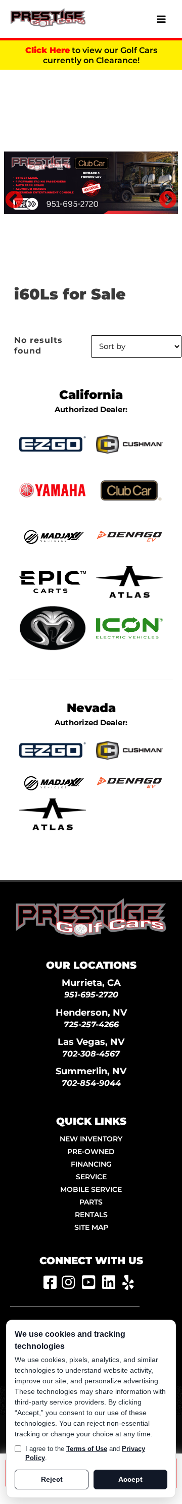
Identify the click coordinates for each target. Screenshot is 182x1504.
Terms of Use (86, 1448)
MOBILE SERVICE (91, 1189)
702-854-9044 (91, 1083)
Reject (52, 1479)
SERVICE (91, 1176)
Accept (130, 1479)
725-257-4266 (91, 1024)
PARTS (91, 1202)
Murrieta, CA (91, 982)
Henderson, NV (91, 1012)
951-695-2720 (91, 994)
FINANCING (91, 1164)
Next (163, 195)
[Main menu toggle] (161, 19)
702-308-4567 (91, 1054)
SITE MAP (91, 1227)
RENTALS (91, 1214)
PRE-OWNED (91, 1151)
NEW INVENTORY (91, 1138)
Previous (9, 195)
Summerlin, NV (91, 1071)
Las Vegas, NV (91, 1041)
